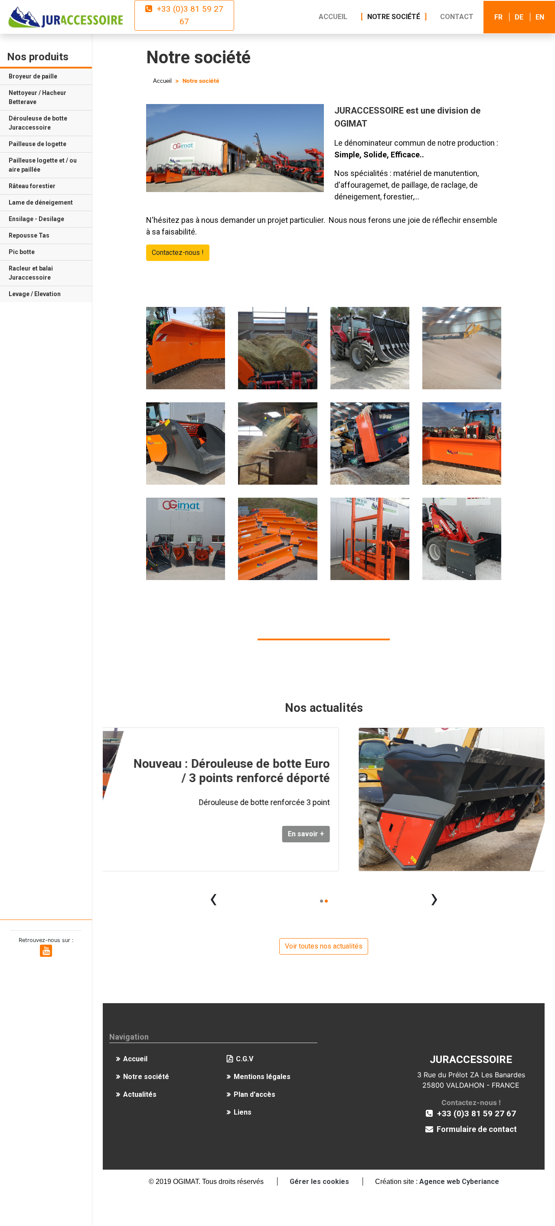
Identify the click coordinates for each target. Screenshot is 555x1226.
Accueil (333, 17)
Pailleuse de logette (37, 143)
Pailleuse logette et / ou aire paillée (43, 165)
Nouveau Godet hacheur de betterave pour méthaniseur (453, 764)
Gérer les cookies (319, 1181)
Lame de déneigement (41, 202)
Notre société (393, 17)
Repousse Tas (29, 235)
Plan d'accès (254, 1094)
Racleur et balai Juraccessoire (31, 273)
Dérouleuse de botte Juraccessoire (38, 123)
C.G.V (244, 1059)
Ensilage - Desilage (36, 218)
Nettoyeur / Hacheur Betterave (37, 97)
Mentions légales (262, 1077)
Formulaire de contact (475, 1129)
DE (519, 17)
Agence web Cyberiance (459, 1181)
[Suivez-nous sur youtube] (46, 951)
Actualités (140, 1094)
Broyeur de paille (33, 76)
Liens (242, 1112)
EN (539, 17)
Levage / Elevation (35, 293)
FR (498, 17)
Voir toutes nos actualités (323, 946)
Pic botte (22, 251)
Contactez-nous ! (178, 252)
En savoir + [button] (505, 840)
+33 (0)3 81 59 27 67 (187, 15)
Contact (456, 17)
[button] (321, 901)
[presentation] (213, 897)
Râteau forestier (32, 186)
